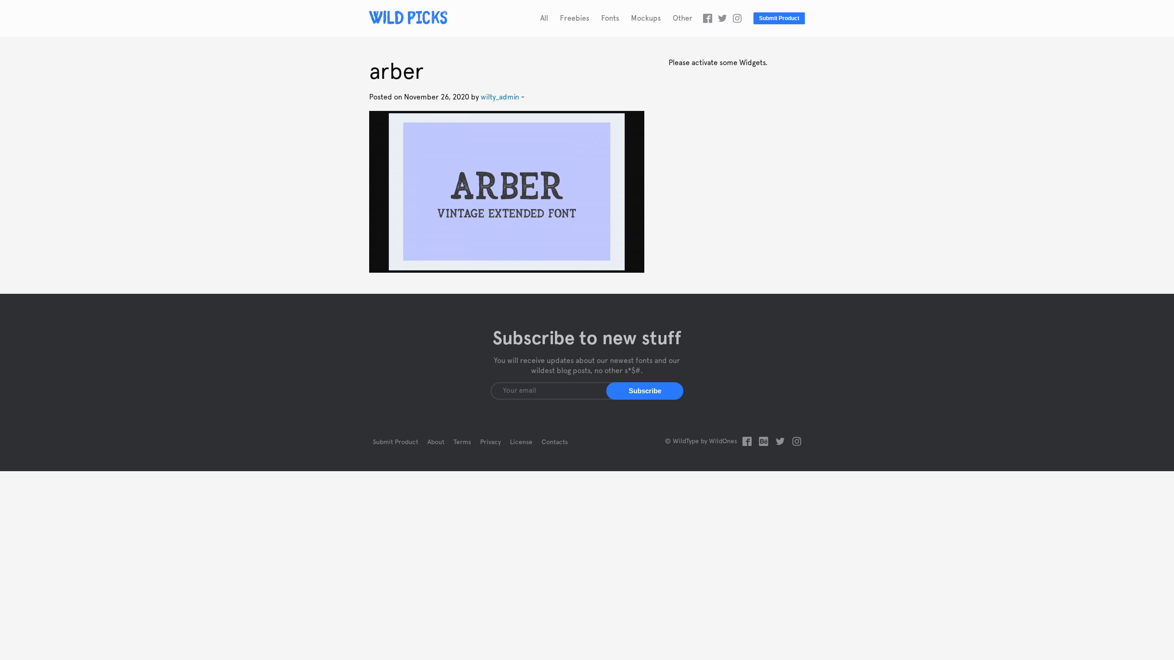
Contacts (555, 442)
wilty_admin (500, 97)
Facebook (707, 18)
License (521, 442)
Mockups (646, 18)
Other (682, 18)
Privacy (490, 442)
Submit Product (779, 18)
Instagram (737, 18)
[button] (644, 391)
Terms (462, 442)
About (435, 442)
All (544, 18)
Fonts (610, 18)
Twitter (722, 18)
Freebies (574, 18)
